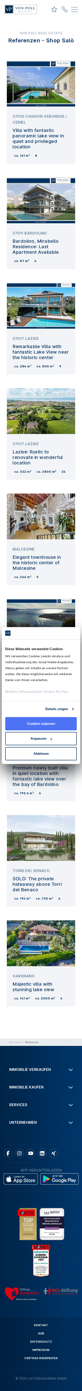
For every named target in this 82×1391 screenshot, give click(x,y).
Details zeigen (56, 709)
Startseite (14, 1042)
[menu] (74, 10)
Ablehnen (41, 754)
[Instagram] (19, 1153)
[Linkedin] (42, 1153)
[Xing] (53, 1153)
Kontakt (41, 1325)
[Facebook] (8, 1153)
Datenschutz (41, 1341)
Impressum (40, 1350)
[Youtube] (30, 1153)
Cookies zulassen (41, 724)
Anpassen (38, 738)
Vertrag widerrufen (41, 1358)
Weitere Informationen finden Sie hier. (37, 692)
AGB (41, 1333)
